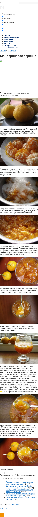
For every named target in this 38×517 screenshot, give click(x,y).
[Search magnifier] (2, 7)
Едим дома (8, 39)
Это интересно (10, 45)
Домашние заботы (13, 504)
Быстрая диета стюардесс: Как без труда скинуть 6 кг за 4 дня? (19, 487)
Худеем (7, 43)
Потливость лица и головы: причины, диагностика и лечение (20, 483)
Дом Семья (8, 41)
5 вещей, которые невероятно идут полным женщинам (19, 491)
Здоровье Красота (11, 37)
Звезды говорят (14, 47)
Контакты (3, 508)
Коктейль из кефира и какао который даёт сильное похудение (20, 495)
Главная (7, 36)
